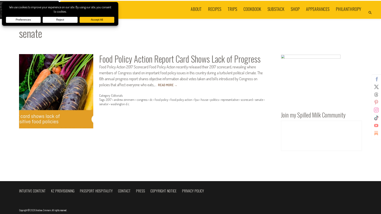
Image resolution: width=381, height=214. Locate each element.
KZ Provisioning (62, 190)
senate (259, 100)
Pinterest (376, 102)
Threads (376, 95)
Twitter (376, 87)
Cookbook (252, 9)
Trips (232, 9)
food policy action (181, 100)
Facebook (376, 79)
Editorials (117, 95)
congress (142, 100)
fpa (196, 100)
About (196, 9)
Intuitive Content (32, 190)
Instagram (376, 110)
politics (214, 100)
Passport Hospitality (96, 190)
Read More (167, 85)
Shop (295, 9)
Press (140, 190)
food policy (161, 100)
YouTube (376, 125)
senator (104, 104)
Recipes (214, 9)
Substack (275, 9)
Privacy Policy (193, 190)
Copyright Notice (163, 190)
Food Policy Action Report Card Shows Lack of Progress (180, 58)
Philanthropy (348, 9)
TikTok (376, 118)
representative (230, 100)
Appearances (317, 9)
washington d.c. (120, 104)
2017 (109, 100)
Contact (124, 190)
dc (151, 100)
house (204, 100)
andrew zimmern (124, 100)
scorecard (247, 100)
